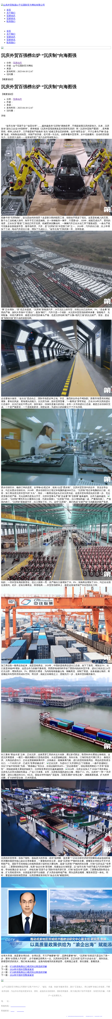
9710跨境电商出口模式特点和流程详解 (28, 966)
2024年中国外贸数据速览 (22, 969)
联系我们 (11, 21)
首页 (9, 10)
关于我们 (11, 13)
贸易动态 (11, 15)
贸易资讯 (11, 18)
